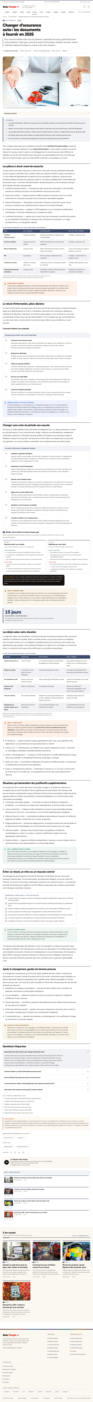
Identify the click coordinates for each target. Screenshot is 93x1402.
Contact (6, 1382)
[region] (46, 251)
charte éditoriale (48, 1161)
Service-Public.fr (8, 1137)
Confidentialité (35, 1398)
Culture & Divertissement (78, 1354)
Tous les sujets (8, 1372)
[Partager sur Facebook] (11, 1152)
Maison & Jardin (53, 1341)
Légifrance (20, 1137)
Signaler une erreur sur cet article (21, 1165)
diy (23, 1391)
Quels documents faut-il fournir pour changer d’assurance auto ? (24, 1052)
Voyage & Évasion (76, 1344)
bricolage (7, 1391)
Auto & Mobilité (13, 16)
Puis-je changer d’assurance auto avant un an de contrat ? (22, 1077)
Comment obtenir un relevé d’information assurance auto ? (23, 1071)
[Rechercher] (88, 6)
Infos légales (46, 1398)
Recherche (7, 1376)
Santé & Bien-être (54, 1351)
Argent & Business (76, 1341)
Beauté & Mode (53, 1348)
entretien (31, 1391)
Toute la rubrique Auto (80, 1235)
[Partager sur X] (15, 1152)
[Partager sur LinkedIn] (19, 1152)
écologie (65, 1391)
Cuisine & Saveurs (54, 1344)
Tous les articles (8, 1366)
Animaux (73, 1351)
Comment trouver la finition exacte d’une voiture (29, 1189)
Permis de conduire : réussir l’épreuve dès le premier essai (31, 1201)
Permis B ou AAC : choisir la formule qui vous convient (30, 1212)
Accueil (5, 16)
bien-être (16, 1391)
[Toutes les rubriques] (84, 6)
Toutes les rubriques (10, 1369)
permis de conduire (22, 1146)
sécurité (40, 1391)
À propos (6, 1379)
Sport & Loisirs (53, 1354)
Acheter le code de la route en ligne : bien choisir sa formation (33, 1178)
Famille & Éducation (77, 1348)
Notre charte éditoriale (9, 1348)
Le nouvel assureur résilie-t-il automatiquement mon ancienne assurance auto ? (29, 1083)
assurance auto (8, 1146)
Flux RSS (19, 1348)
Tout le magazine (84, 12)
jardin (57, 1391)
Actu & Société (53, 1338)
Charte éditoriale (58, 1398)
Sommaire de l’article (10, 113)
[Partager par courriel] (23, 1152)
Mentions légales (22, 1398)
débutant (49, 1391)
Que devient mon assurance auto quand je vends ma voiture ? (23, 1089)
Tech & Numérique (76, 1338)
